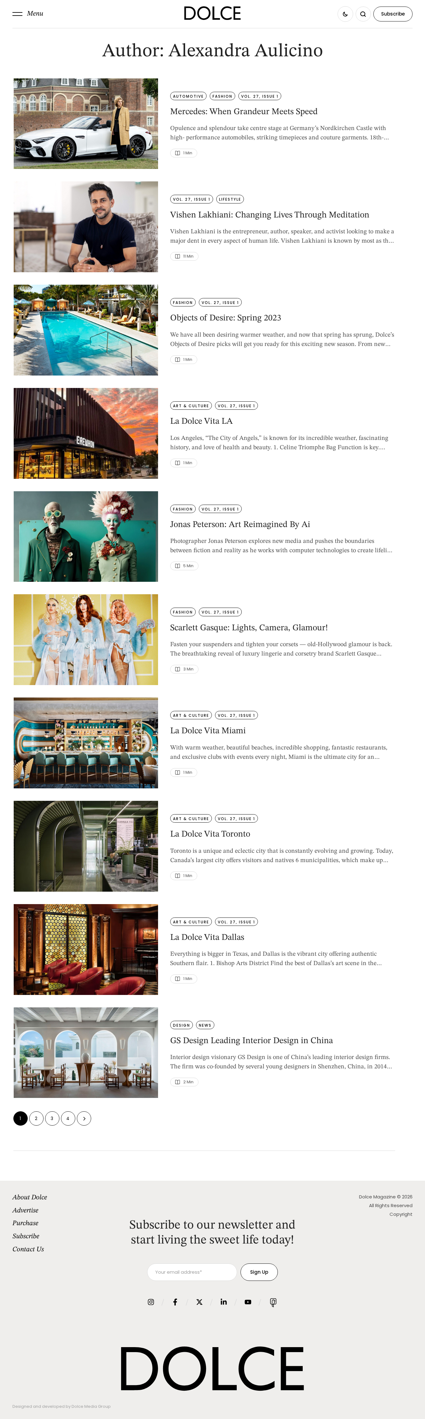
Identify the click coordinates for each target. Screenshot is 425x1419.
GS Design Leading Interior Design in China (251, 1041)
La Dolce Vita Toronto (210, 834)
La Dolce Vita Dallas (207, 937)
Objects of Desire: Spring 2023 (225, 318)
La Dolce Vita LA (201, 421)
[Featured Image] (86, 123)
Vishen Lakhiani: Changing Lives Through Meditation (269, 215)
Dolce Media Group (91, 1406)
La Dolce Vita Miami (208, 731)
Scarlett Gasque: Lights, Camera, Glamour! (249, 628)
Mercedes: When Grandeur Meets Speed (244, 112)
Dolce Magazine (377, 1196)
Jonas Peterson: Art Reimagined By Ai (240, 524)
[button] (27, 14)
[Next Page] (84, 1118)
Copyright (401, 1214)
